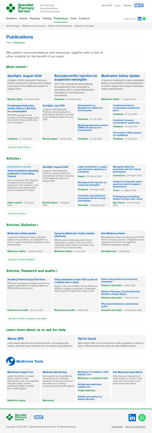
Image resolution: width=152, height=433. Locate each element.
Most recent (16, 66)
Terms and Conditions (135, 426)
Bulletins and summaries (33, 25)
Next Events (119, 202)
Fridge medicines (86, 390)
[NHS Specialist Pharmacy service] (20, 8)
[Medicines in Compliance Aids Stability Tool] (94, 374)
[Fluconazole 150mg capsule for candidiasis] (129, 135)
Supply (81, 176)
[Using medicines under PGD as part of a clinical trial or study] (76, 294)
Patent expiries (15, 202)
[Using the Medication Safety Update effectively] (76, 242)
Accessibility (117, 426)
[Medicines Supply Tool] (23, 386)
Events (23, 18)
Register (128, 5)
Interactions (119, 175)
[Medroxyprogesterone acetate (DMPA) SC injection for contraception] (94, 132)
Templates (59, 99)
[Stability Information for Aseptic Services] (94, 398)
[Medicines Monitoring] (58, 386)
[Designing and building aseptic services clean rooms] (129, 201)
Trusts (116, 190)
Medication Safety (110, 99)
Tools (73, 18)
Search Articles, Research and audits (29, 318)
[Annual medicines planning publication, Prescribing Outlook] (23, 186)
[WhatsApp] (144, 18)
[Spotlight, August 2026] (29, 87)
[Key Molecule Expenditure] (129, 386)
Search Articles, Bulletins (23, 259)
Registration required (20, 166)
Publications (61, 18)
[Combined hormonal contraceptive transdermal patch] (129, 109)
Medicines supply (16, 400)
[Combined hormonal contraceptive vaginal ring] (129, 123)
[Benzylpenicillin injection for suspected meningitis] (76, 87)
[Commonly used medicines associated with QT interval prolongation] (94, 200)
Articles (12, 158)
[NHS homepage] (138, 5)
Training (46, 18)
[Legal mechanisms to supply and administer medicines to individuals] (94, 171)
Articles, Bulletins (21, 224)
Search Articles (18, 213)
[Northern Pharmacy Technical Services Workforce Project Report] (123, 294)
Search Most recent (20, 147)
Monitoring (48, 400)
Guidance (11, 18)
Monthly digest (13, 25)
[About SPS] (40, 342)
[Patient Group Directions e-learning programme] (123, 282)
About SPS (107, 5)
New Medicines (109, 251)
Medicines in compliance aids (93, 378)
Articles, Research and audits (30, 270)
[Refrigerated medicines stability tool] (94, 387)
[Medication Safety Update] (123, 87)
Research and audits (84, 25)
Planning (35, 18)
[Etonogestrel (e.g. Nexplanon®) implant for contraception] (94, 112)
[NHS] (18, 417)
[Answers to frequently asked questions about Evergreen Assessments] (129, 186)
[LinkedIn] (139, 18)
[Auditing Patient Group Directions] (29, 294)
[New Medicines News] (123, 242)
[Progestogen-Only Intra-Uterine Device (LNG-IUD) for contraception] (23, 122)
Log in (118, 5)
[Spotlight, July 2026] (58, 122)
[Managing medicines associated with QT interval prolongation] (129, 171)
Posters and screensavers (60, 25)
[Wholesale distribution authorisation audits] (123, 306)
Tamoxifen (83, 205)
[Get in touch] (111, 342)
